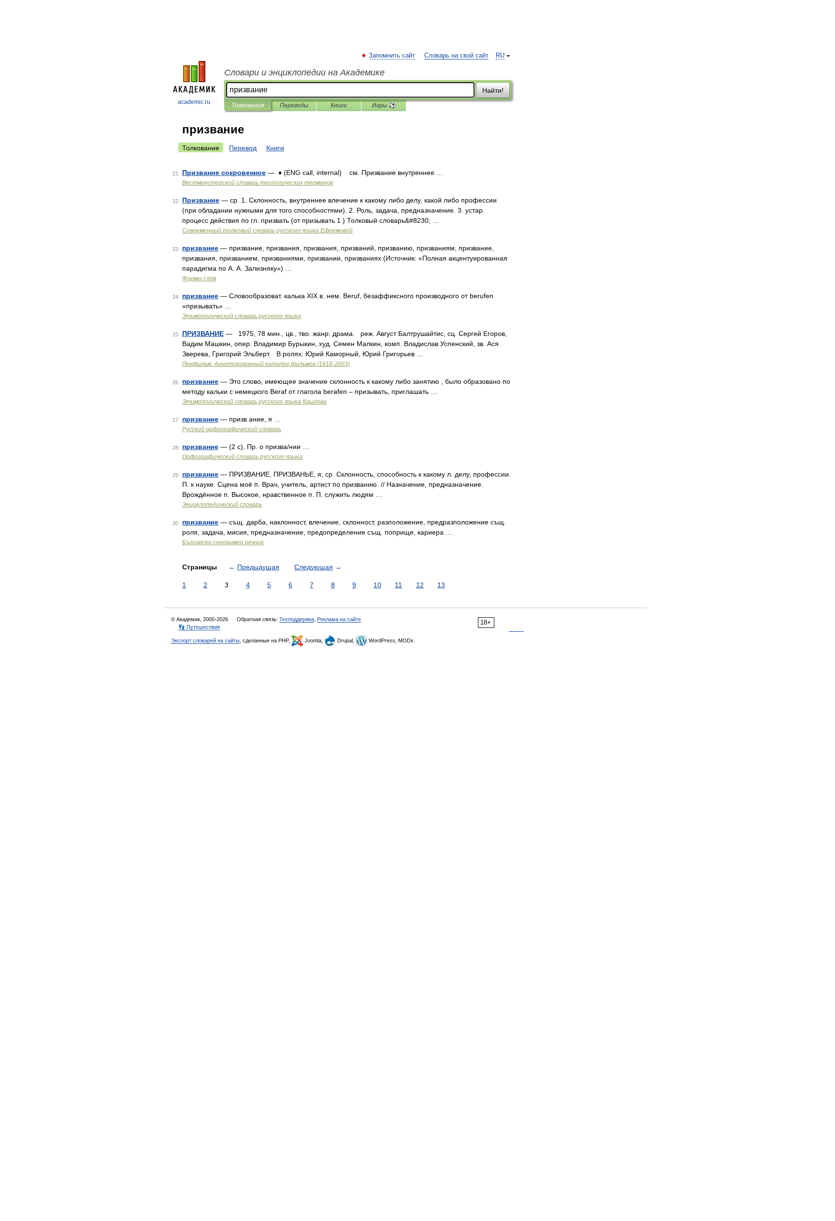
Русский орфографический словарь (231, 429)
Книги (339, 105)
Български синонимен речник (223, 542)
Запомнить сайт (392, 55)
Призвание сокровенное (224, 172)
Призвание (200, 200)
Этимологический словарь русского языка (241, 316)
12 (420, 585)
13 (441, 585)
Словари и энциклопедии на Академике (304, 72)
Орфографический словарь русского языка (242, 456)
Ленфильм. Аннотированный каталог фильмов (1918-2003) (266, 364)
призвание (200, 248)
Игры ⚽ (384, 105)
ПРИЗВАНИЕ (203, 333)
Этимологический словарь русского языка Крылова (254, 401)
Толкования (247, 105)
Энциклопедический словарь (222, 504)
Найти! (493, 90)
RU (500, 55)
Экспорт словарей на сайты (205, 640)
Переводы (294, 105)
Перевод (243, 148)
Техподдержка (296, 619)
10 (377, 585)
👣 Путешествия (199, 627)
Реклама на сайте (339, 619)
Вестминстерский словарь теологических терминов (257, 182)
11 (398, 585)
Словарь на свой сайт (456, 55)
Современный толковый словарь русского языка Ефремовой (267, 230)
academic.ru (194, 102)
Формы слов (199, 278)
